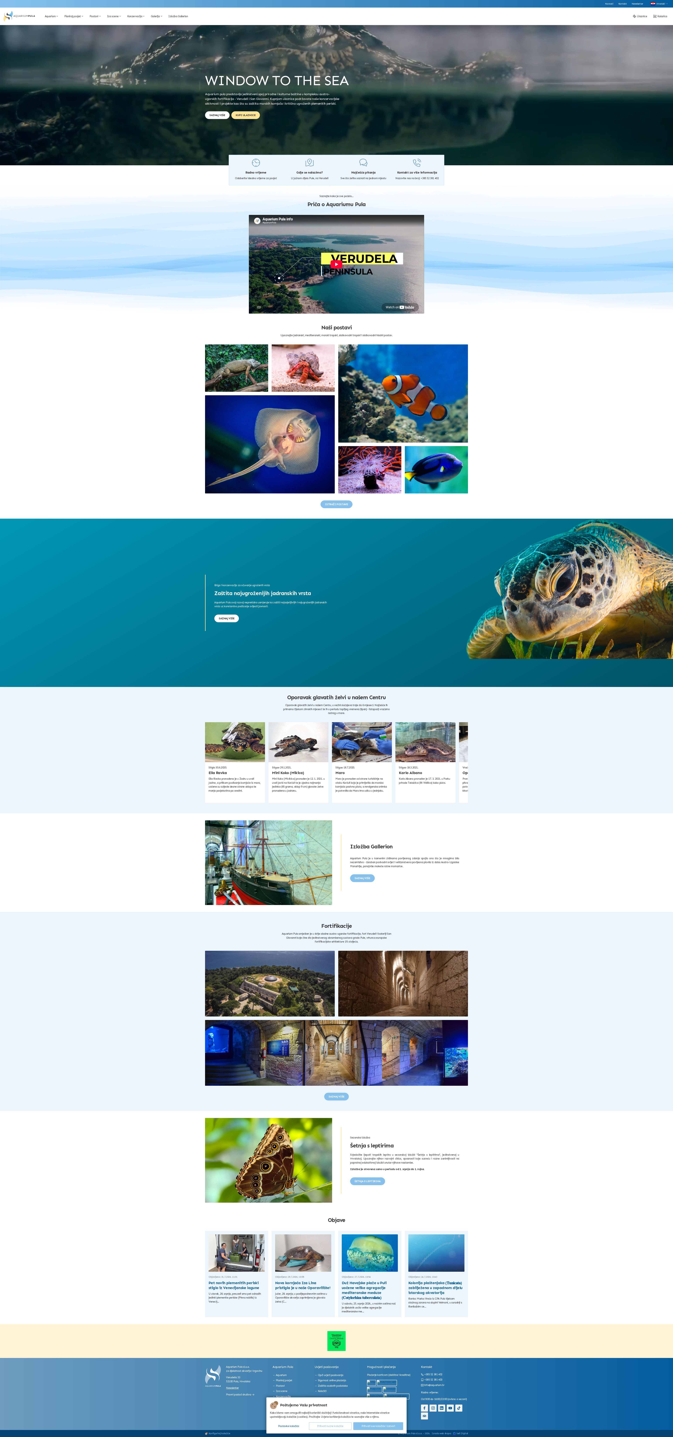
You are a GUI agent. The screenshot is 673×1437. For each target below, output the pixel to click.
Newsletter (232, 1387)
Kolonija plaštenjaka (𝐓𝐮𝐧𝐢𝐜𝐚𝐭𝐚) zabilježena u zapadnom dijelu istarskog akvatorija (435, 1288)
